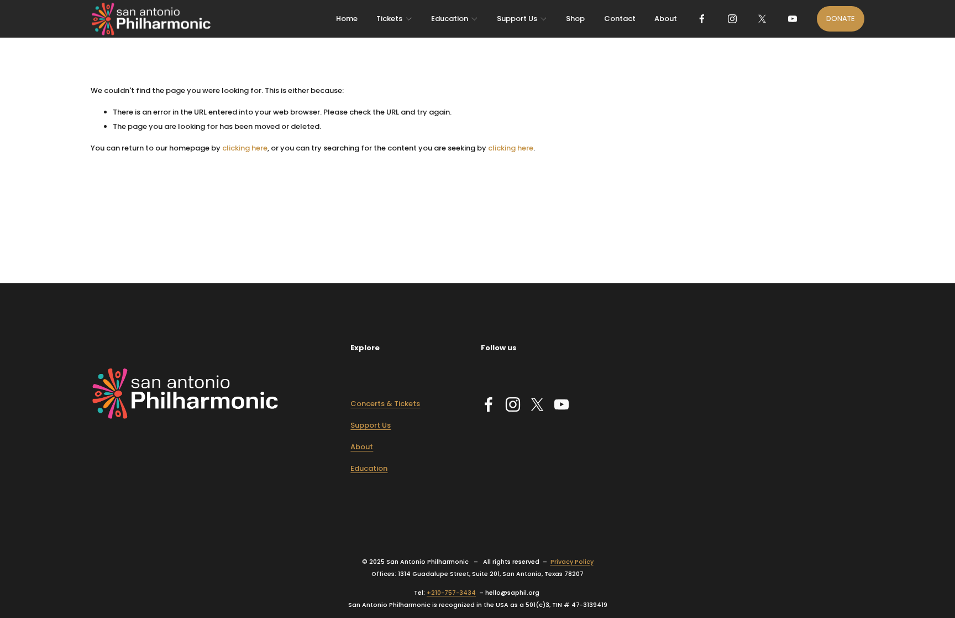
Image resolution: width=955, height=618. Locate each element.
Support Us (370, 425)
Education (368, 468)
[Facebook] (701, 18)
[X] (762, 18)
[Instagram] (732, 18)
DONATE (840, 18)
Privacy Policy (572, 562)
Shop (575, 18)
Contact (620, 18)
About (665, 18)
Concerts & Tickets (385, 403)
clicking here (244, 148)
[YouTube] (792, 18)
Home (347, 18)
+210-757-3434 (451, 593)
